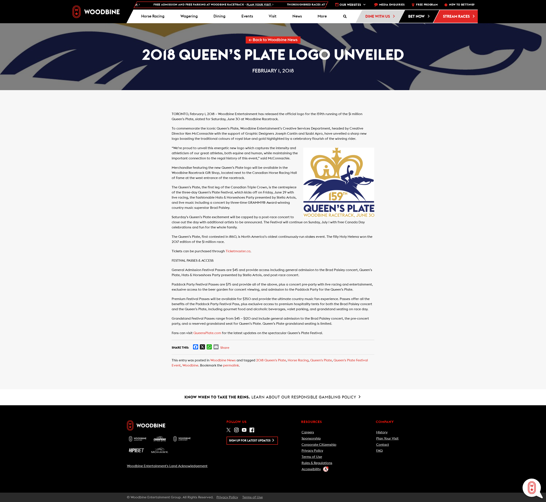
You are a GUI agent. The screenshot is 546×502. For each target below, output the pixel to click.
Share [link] (224, 347)
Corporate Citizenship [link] (319, 444)
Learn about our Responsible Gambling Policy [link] (270, 397)
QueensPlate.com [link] (207, 333)
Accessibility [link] (311, 469)
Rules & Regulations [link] (317, 463)
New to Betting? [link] (462, 4)
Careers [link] (308, 432)
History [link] (382, 432)
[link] (96, 11)
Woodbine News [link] (223, 360)
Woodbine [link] (190, 365)
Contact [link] (382, 444)
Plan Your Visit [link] (387, 438)
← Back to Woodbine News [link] (273, 40)
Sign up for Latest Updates (250, 440)
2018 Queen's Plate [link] (271, 360)
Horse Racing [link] (298, 360)
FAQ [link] (379, 450)
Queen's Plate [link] (321, 360)
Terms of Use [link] (312, 457)
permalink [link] (231, 365)
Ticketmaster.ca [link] (238, 251)
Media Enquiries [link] (392, 4)
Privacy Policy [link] (312, 450)
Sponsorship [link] (311, 438)
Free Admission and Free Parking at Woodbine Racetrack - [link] (200, 4)
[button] (322, 16)
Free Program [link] (427, 4)
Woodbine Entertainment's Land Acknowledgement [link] (167, 466)
